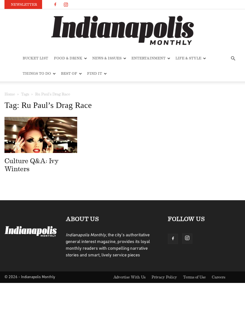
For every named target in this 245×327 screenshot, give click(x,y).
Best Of (69, 73)
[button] (233, 59)
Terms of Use (194, 277)
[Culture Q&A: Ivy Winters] (40, 135)
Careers (218, 277)
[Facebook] (55, 4)
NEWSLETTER (24, 4)
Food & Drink (68, 58)
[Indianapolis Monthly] (122, 30)
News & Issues (107, 58)
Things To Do (37, 73)
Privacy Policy (164, 277)
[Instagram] (66, 4)
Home (9, 94)
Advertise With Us (129, 277)
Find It (94, 73)
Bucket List (35, 58)
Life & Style (188, 58)
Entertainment (148, 58)
